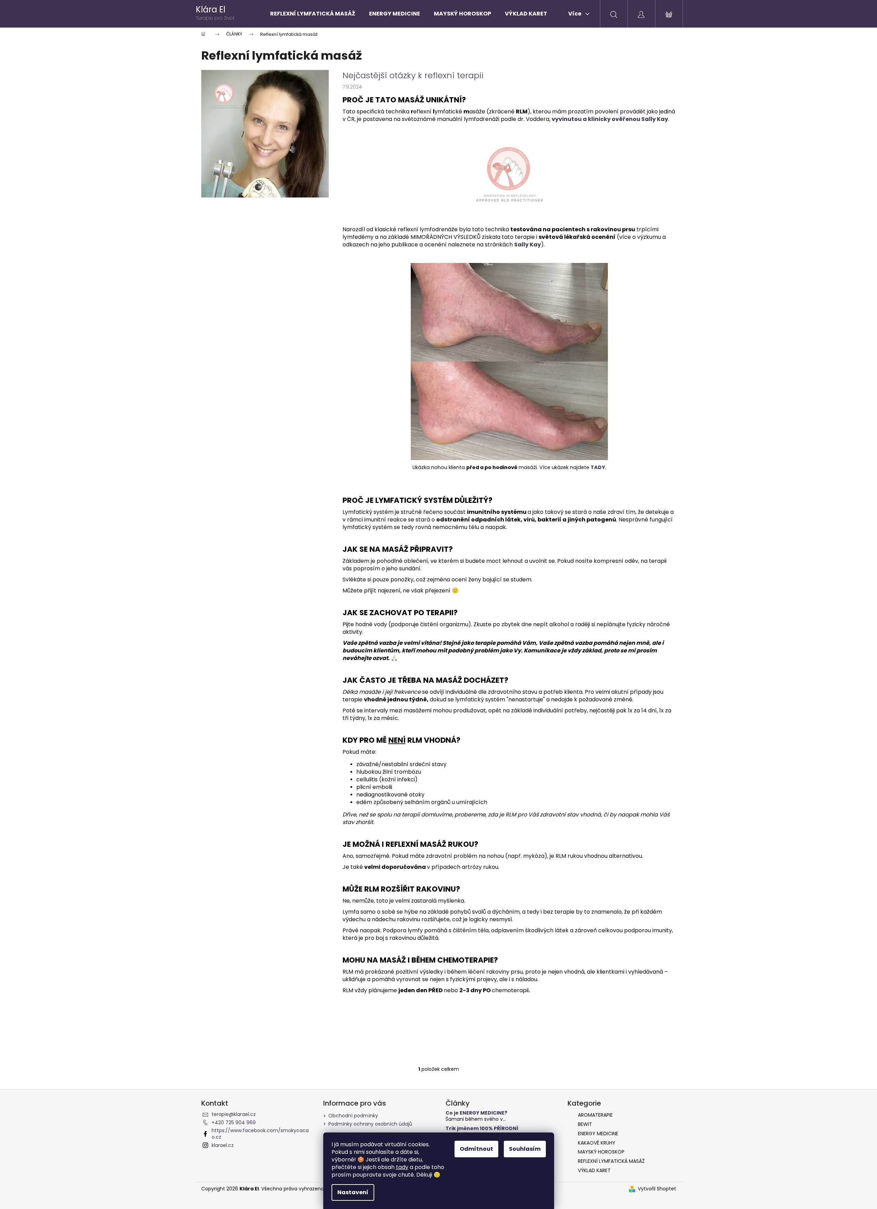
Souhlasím (525, 1149)
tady (402, 1167)
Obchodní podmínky (353, 1115)
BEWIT (585, 1124)
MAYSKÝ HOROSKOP (601, 1151)
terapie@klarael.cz (234, 1114)
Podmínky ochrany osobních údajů (370, 1123)
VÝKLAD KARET (594, 1170)
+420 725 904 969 (234, 1122)
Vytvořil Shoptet (657, 1189)
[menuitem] (312, 14)
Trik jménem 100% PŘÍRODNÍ (482, 1128)
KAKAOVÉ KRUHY (596, 1142)
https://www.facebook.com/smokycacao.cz (260, 1133)
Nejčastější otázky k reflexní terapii (413, 75)
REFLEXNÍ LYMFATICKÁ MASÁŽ (611, 1161)
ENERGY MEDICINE (598, 1133)
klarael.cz (223, 1145)
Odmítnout (476, 1149)
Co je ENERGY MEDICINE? (476, 1113)
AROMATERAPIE (595, 1114)
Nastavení (352, 1192)
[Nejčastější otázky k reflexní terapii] (265, 133)
